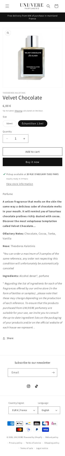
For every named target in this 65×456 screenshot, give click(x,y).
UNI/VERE (18, 437)
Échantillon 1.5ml (33, 123)
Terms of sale (26, 448)
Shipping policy (51, 443)
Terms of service (33, 443)
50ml (11, 124)
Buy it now (32, 162)
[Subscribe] (53, 372)
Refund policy (52, 437)
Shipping (18, 111)
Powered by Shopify (33, 437)
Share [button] (10, 338)
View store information (19, 184)
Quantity (7, 131)
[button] (7, 6)
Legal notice (42, 448)
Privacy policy (15, 443)
